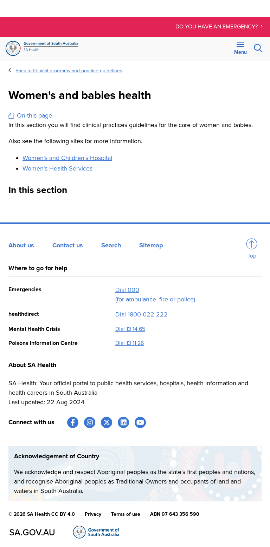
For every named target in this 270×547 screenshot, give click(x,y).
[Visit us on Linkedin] (123, 422)
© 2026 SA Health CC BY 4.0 (41, 514)
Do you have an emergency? (217, 26)
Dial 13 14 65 (130, 329)
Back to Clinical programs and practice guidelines (68, 71)
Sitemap (151, 245)
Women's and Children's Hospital (67, 158)
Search (111, 245)
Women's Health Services (57, 168)
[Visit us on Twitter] (106, 422)
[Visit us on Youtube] (140, 422)
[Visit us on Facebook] (73, 422)
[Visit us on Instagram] (90, 422)
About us (21, 245)
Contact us (67, 245)
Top (252, 255)
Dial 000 (127, 290)
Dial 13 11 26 (129, 343)
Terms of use (125, 514)
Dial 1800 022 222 (141, 314)
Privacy (93, 514)
